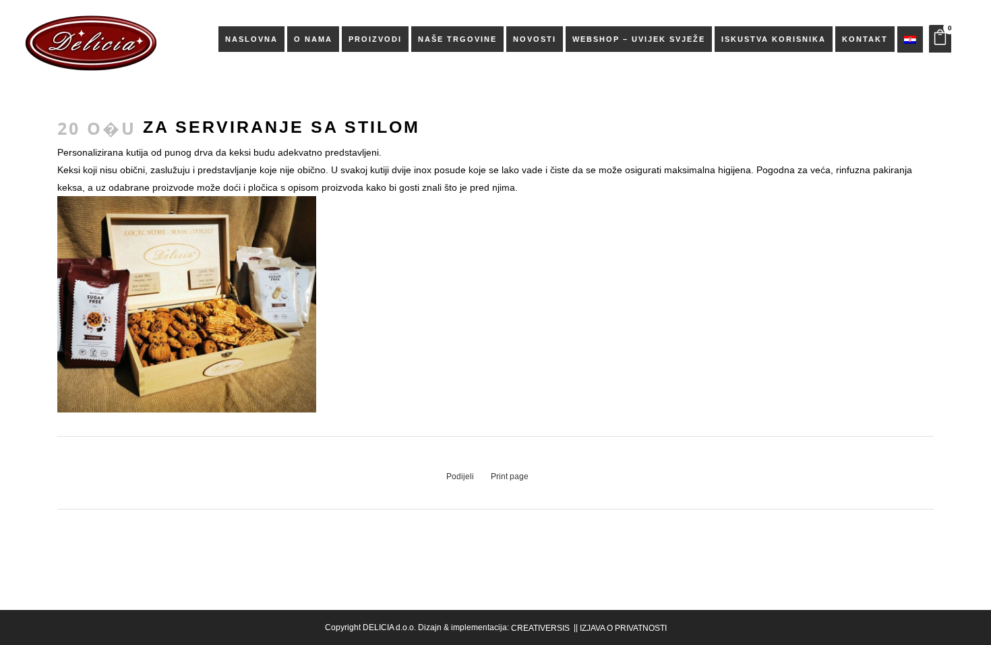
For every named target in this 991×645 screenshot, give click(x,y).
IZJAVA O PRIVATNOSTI (623, 628)
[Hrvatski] (910, 39)
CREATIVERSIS (540, 628)
